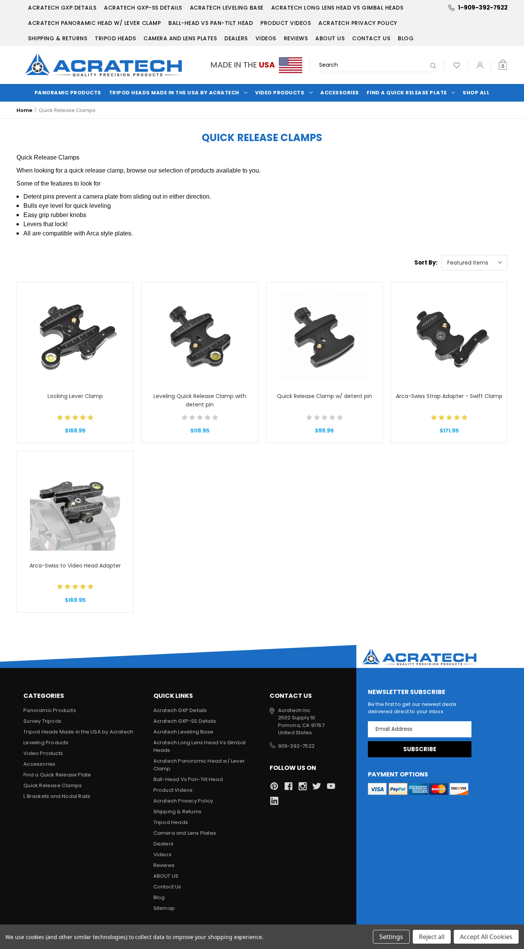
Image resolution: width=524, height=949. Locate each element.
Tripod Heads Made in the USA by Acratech (174, 92)
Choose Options (75, 525)
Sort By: (425, 262)
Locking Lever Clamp (75, 396)
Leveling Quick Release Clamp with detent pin (199, 400)
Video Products (279, 92)
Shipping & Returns (57, 38)
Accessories (339, 92)
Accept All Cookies (486, 937)
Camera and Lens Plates (180, 38)
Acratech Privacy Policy (357, 23)
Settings (391, 937)
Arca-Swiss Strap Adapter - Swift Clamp (449, 396)
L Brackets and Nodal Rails (56, 796)
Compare (72, 336)
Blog (406, 38)
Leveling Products (45, 742)
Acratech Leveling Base (227, 8)
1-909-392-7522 (483, 7)
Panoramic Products (68, 92)
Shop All (476, 92)
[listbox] (474, 262)
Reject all (432, 937)
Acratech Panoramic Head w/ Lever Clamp (94, 23)
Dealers (236, 38)
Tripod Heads (115, 38)
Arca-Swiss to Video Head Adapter (75, 565)
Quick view (75, 317)
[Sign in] (480, 65)
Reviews (296, 38)
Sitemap (164, 908)
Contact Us (371, 38)
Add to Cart (75, 356)
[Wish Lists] (456, 65)
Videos (265, 38)
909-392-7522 (296, 746)
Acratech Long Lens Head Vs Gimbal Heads (337, 8)
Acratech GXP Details (62, 8)
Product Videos (285, 23)
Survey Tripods (42, 721)
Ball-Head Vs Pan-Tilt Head (210, 23)
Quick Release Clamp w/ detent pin (324, 396)
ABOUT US (329, 38)
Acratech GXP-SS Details (143, 8)
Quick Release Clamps (52, 785)
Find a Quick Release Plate (407, 92)
